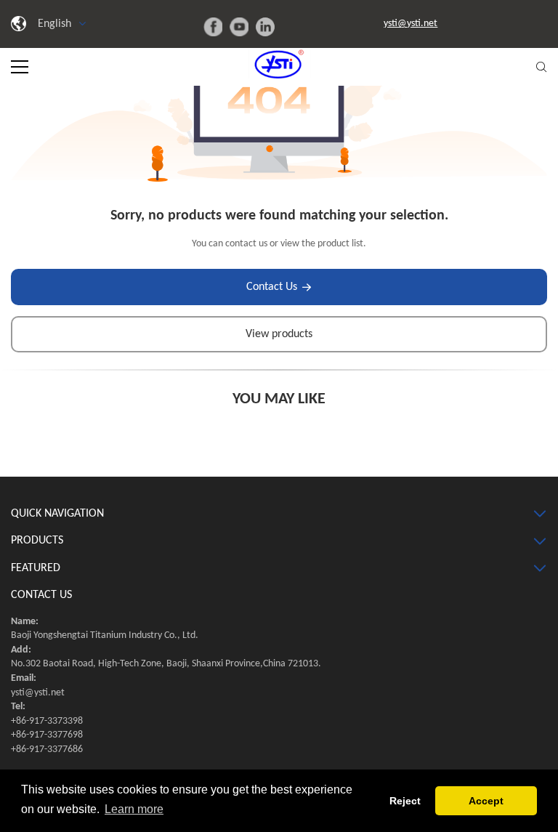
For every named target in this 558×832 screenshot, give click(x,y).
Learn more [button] (134, 809)
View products (279, 334)
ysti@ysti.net (410, 23)
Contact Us (271, 287)
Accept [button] (486, 801)
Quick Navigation (57, 514)
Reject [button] (405, 801)
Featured (35, 568)
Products (37, 540)
